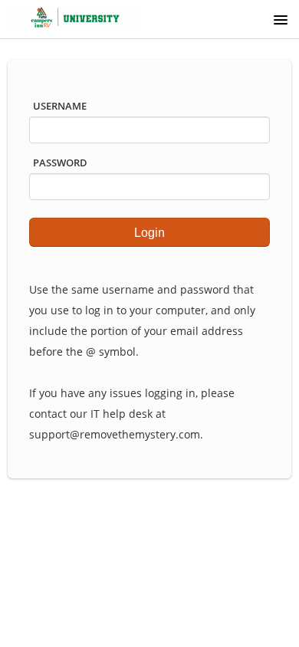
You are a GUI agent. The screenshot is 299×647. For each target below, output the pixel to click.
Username (60, 106)
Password (60, 162)
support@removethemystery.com (114, 434)
